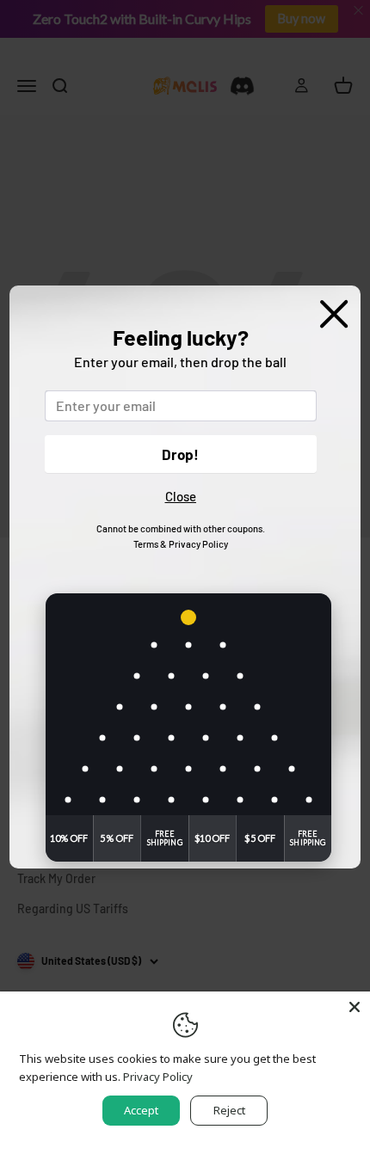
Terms (145, 543)
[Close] (354, 1007)
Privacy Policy (198, 543)
